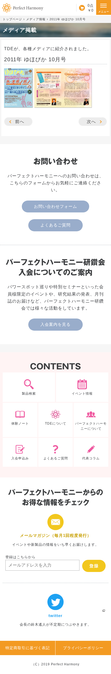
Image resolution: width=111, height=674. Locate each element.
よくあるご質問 (55, 225)
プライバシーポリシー (83, 648)
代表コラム (91, 452)
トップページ (12, 19)
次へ (91, 121)
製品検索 (29, 387)
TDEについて (55, 420)
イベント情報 (82, 387)
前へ (19, 121)
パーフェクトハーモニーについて (91, 420)
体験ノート (20, 420)
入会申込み (20, 452)
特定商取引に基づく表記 (27, 648)
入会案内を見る (55, 324)
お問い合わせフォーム (55, 206)
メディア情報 (36, 19)
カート (84, 7)
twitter (55, 610)
